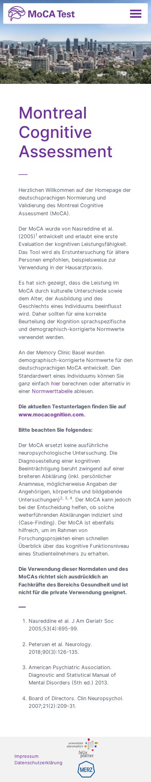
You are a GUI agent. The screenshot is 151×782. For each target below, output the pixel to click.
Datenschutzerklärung (38, 762)
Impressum (26, 756)
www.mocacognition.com (51, 415)
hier (55, 384)
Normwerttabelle (52, 391)
